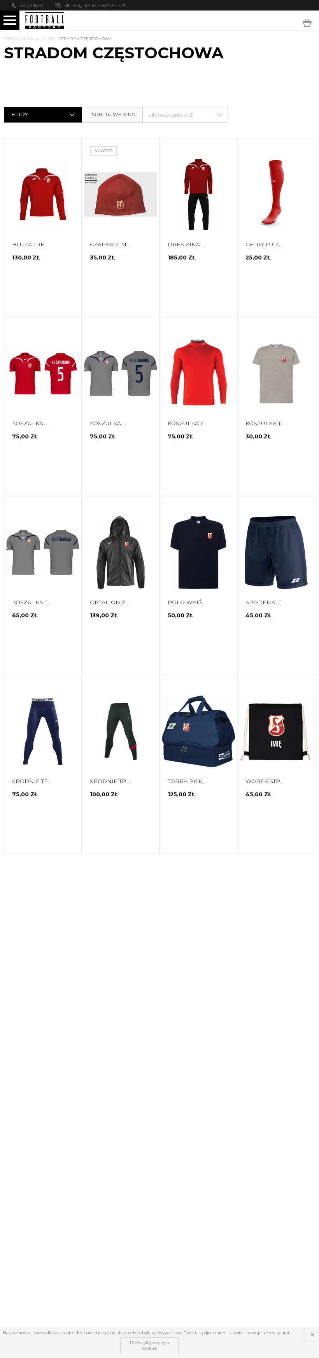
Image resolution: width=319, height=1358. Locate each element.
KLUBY (49, 38)
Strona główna (21, 38)
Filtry (20, 114)
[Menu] (9, 20)
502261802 (31, 5)
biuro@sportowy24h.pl (95, 5)
